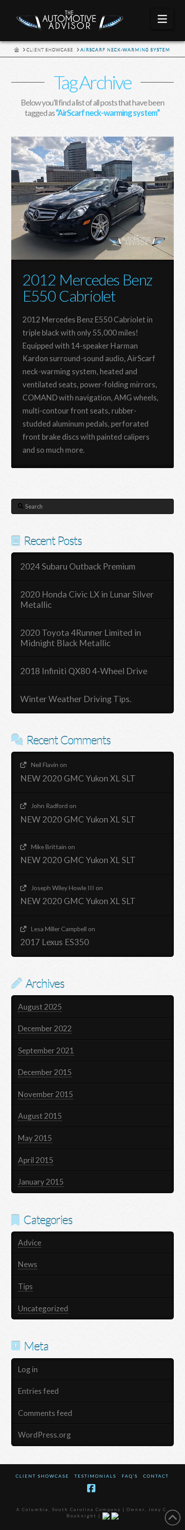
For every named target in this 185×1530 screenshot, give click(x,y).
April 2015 (35, 1160)
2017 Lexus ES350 (54, 942)
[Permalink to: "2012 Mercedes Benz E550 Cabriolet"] (92, 198)
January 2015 (41, 1181)
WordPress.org (44, 1434)
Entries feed (38, 1391)
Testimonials (95, 1476)
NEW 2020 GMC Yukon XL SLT (78, 778)
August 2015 (40, 1116)
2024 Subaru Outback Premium (77, 566)
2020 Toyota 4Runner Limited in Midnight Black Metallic (80, 638)
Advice (29, 1242)
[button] (162, 19)
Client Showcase (42, 1476)
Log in (28, 1369)
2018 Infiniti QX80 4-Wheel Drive (83, 671)
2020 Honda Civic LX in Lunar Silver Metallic (87, 599)
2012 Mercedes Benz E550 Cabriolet (87, 287)
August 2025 (40, 1006)
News (27, 1264)
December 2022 (45, 1028)
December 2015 (45, 1072)
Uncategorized (43, 1308)
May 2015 (35, 1138)
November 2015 (45, 1094)
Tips (25, 1286)
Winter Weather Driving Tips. (76, 699)
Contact (156, 1476)
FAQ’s (130, 1476)
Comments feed (45, 1413)
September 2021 (46, 1050)
